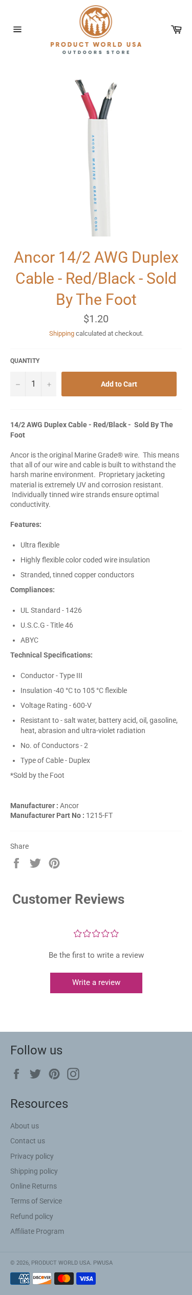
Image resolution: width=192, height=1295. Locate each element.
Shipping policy (34, 1171)
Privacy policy (32, 1156)
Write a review (96, 982)
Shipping (61, 333)
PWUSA (103, 1263)
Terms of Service (36, 1201)
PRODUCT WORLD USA (60, 1263)
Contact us (27, 1141)
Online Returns (33, 1186)
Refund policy (31, 1216)
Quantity (24, 360)
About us (24, 1126)
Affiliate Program (37, 1231)
